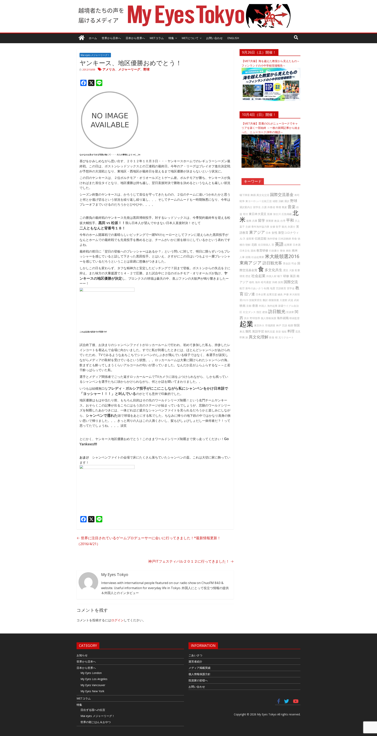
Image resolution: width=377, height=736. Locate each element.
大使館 (283, 300)
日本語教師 (284, 238)
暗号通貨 (266, 282)
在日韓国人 (264, 244)
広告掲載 (287, 214)
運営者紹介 (195, 661)
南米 (295, 250)
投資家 (290, 312)
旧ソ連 (249, 294)
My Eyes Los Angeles (94, 679)
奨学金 (291, 288)
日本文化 (245, 250)
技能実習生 (255, 300)
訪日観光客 (272, 262)
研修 (286, 276)
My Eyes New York (92, 691)
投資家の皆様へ (198, 680)
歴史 (248, 276)
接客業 (250, 238)
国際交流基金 (282, 194)
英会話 (287, 263)
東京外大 (259, 325)
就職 (248, 257)
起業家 (288, 244)
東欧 (288, 250)
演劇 (281, 201)
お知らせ (82, 655)
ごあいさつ (195, 655)
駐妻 (297, 270)
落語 (293, 276)
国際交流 (291, 281)
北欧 (254, 244)
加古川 (277, 214)
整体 (282, 250)
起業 (246, 323)
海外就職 (283, 318)
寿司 (296, 195)
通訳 (286, 201)
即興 (242, 337)
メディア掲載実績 (199, 668)
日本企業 (261, 294)
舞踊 (253, 195)
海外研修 (272, 238)
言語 (284, 325)
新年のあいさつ (254, 288)
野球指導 (255, 318)
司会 (293, 263)
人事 (242, 257)
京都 (248, 306)
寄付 (245, 214)
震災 (285, 270)
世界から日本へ (111, 38)
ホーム (93, 38)
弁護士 (291, 226)
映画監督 (294, 318)
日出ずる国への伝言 (93, 710)
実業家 (270, 220)
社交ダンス (249, 312)
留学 (261, 220)
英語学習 (258, 331)
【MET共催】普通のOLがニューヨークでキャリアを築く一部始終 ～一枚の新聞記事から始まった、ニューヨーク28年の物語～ (271, 128)
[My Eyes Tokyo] (81, 38)
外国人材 (271, 276)
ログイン (117, 620)
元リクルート (286, 337)
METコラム (157, 38)
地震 (272, 288)
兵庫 (254, 220)
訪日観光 (276, 311)
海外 (257, 282)
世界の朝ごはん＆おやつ (96, 722)
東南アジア (251, 262)
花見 (297, 331)
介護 (264, 207)
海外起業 (272, 306)
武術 (296, 300)
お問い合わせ (214, 38)
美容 (278, 331)
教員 (276, 220)
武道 (290, 300)
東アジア (257, 232)
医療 (269, 214)
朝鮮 (248, 244)
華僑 (278, 207)
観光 (284, 226)
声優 (286, 294)
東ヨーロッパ (253, 201)
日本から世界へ (135, 38)
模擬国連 (274, 300)
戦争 (242, 201)
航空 (242, 288)
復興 (248, 220)
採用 (280, 282)
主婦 (248, 226)
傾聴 (275, 201)
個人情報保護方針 (199, 674)
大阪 (291, 270)
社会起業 (258, 275)
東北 (242, 331)
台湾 (282, 220)
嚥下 (279, 276)
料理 (291, 331)
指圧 (259, 312)
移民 (251, 282)
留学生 (257, 207)
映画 (242, 305)
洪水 (246, 318)
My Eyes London (91, 673)
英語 (279, 244)
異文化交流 (262, 195)
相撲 (290, 325)
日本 (268, 232)
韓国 (297, 325)
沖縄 (274, 282)
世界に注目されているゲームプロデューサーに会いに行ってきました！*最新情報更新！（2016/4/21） (149, 541)
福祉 (284, 331)
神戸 (278, 325)
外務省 (271, 207)
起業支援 (272, 294)
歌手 (278, 226)
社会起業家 (257, 257)
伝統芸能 (260, 238)
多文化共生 (273, 269)
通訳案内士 (246, 207)
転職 (266, 288)
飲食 (271, 337)
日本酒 (296, 244)
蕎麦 (284, 207)
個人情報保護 (268, 318)
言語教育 (281, 288)
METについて (190, 38)
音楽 (292, 206)
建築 (264, 312)
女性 (274, 232)
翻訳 (265, 300)
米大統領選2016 (282, 256)
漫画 (253, 250)
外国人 (262, 306)
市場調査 (270, 325)
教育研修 (262, 250)
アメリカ (108, 69)
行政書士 (274, 250)
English (233, 38)
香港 (255, 305)
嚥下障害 (245, 195)
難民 (248, 331)
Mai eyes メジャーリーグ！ (95, 55)
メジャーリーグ (129, 69)
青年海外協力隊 (260, 226)
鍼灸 (280, 294)
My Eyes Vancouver (93, 685)
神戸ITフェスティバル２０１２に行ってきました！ (191, 561)
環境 (242, 276)
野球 (146, 69)
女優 (272, 226)
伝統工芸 (267, 201)
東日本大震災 (257, 214)
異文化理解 (258, 337)
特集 (171, 38)
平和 (290, 220)
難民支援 (270, 331)
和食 (294, 238)
